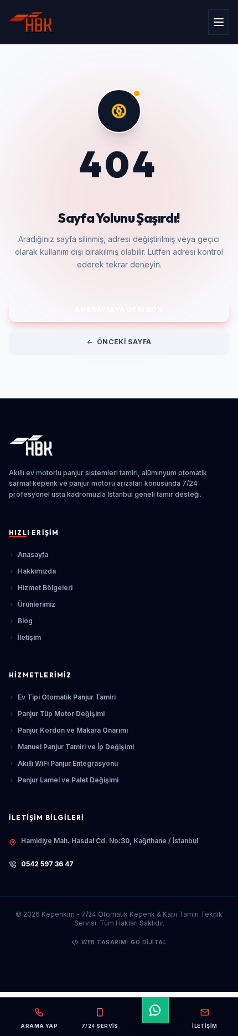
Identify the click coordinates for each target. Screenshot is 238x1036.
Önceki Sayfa (124, 342)
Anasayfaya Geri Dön (119, 310)
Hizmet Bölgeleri (45, 587)
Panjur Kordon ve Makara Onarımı (73, 730)
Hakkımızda (37, 571)
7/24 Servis (99, 1026)
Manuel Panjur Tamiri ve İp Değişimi (76, 747)
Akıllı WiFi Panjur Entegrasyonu (68, 763)
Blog (25, 621)
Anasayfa (33, 554)
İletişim (29, 637)
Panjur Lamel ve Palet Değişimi (68, 780)
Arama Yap (39, 1026)
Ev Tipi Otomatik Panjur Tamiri (67, 697)
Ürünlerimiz (36, 604)
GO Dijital (149, 942)
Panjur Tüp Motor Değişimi (61, 713)
